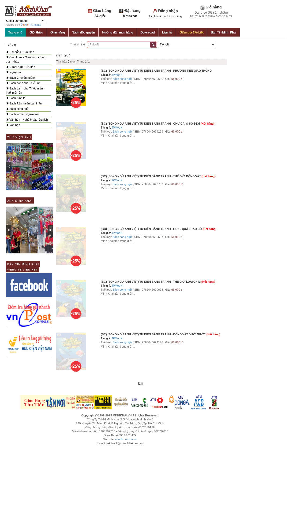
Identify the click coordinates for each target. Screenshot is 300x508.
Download (147, 32)
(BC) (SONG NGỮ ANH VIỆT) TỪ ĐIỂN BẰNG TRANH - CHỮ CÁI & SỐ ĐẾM (150, 123)
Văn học (14, 125)
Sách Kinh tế (17, 98)
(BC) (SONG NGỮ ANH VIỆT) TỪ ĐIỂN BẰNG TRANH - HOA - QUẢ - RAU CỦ (151, 229)
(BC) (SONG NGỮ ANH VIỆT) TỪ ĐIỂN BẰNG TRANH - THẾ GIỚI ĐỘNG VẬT (151, 176)
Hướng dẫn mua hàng (117, 32)
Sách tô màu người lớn (24, 114)
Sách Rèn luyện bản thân (25, 103)
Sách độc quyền (83, 32)
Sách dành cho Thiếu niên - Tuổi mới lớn (25, 90)
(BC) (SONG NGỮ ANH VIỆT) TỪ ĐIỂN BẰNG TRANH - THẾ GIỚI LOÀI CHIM (151, 281)
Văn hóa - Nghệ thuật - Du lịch (28, 119)
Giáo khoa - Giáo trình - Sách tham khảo (26, 59)
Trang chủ (15, 32)
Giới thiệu (36, 32)
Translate (35, 24)
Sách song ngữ (19, 109)
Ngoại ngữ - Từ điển (22, 67)
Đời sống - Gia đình (21, 52)
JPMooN (117, 75)
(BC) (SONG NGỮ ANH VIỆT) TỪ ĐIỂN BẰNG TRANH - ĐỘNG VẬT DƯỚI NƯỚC (153, 334)
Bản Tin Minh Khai (223, 32)
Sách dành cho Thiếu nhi (25, 83)
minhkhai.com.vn (126, 439)
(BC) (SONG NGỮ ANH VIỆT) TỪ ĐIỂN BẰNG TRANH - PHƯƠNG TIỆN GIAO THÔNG (156, 70)
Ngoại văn (15, 72)
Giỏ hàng (214, 7)
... (134, 83)
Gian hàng (57, 32)
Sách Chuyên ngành (22, 77)
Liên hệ (167, 32)
